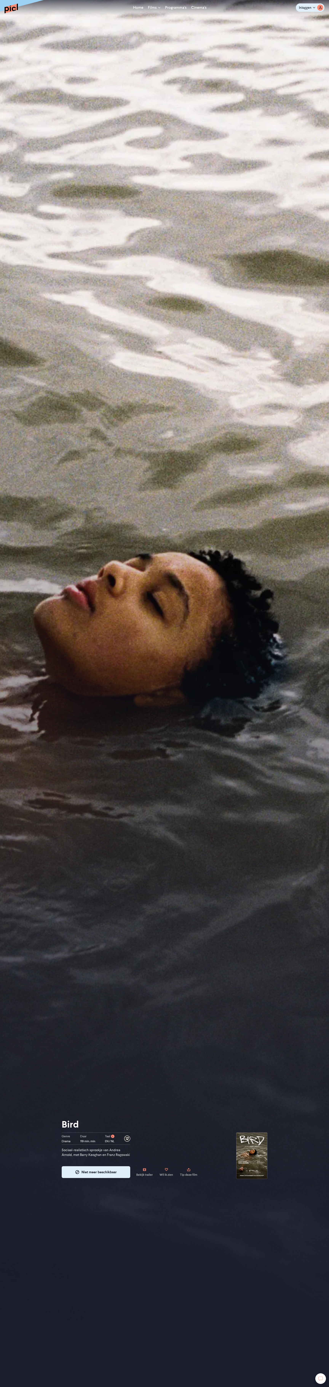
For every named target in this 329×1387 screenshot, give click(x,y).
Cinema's (199, 7)
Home (138, 7)
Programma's (176, 7)
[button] (310, 7)
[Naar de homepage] (11, 8)
